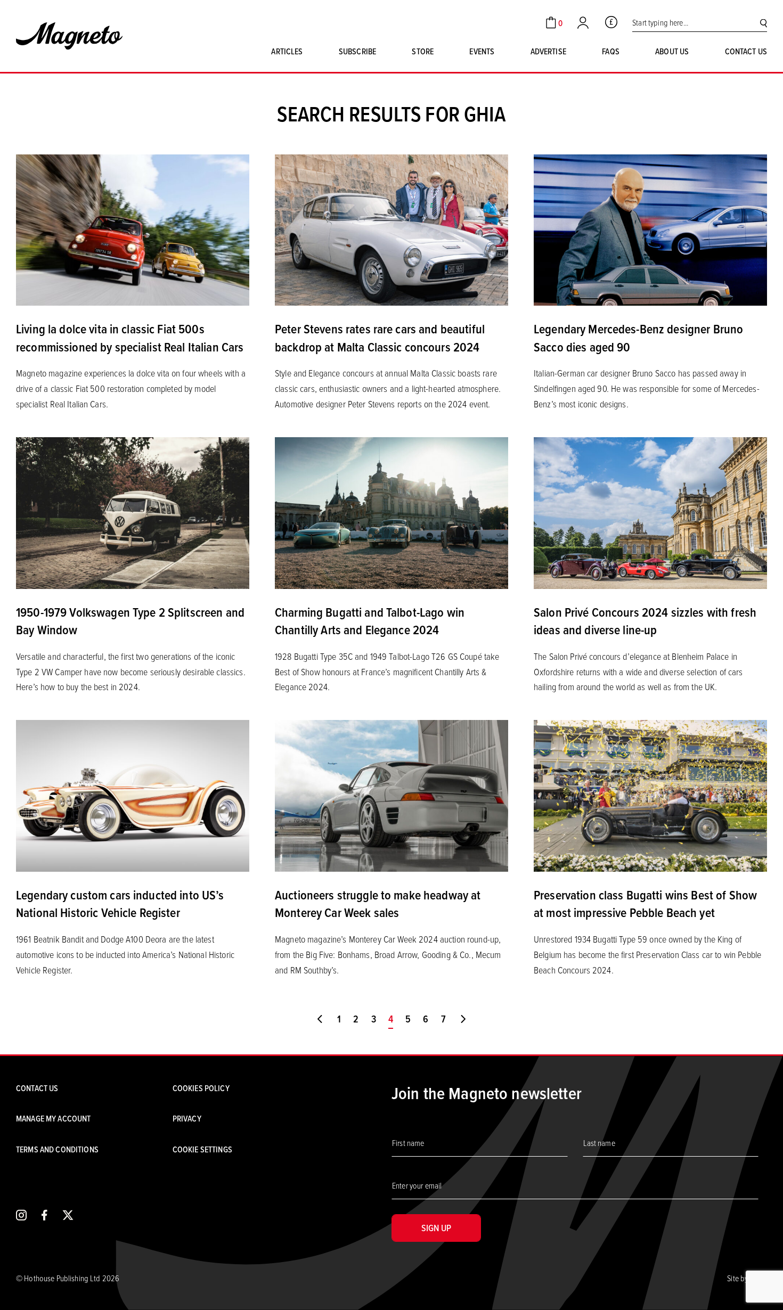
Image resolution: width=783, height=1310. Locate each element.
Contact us (746, 51)
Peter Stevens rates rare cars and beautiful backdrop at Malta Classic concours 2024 (380, 338)
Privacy (187, 1118)
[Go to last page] (463, 1019)
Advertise (548, 51)
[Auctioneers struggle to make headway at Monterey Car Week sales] (391, 794)
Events (481, 51)
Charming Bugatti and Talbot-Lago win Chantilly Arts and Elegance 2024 (369, 621)
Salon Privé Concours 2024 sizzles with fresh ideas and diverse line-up (645, 621)
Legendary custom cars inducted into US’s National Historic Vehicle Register (120, 904)
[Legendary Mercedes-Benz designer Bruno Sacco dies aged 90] (650, 229)
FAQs (610, 51)
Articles (287, 51)
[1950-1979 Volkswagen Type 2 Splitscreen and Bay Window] (132, 512)
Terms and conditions (57, 1149)
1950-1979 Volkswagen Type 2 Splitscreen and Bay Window (130, 621)
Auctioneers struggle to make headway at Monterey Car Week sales (377, 904)
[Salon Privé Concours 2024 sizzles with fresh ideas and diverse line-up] (650, 512)
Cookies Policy (201, 1088)
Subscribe (357, 51)
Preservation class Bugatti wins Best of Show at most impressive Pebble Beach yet (645, 904)
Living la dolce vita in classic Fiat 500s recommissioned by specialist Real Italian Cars (129, 338)
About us (672, 51)
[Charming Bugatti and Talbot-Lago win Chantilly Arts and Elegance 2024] (391, 512)
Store (423, 51)
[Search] (763, 23)
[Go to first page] (320, 1019)
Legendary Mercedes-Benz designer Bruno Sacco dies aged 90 (638, 338)
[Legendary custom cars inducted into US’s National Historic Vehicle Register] (132, 794)
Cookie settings (202, 1149)
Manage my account (53, 1118)
